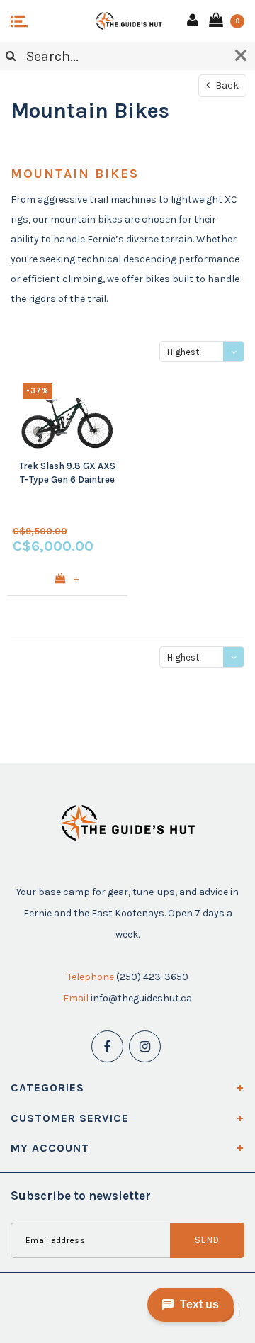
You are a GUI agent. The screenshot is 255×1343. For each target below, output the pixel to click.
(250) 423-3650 (152, 977)
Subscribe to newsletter (81, 1196)
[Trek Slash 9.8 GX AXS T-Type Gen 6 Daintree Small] (67, 414)
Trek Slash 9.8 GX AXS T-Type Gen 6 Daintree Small (67, 473)
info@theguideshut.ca (141, 998)
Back (226, 85)
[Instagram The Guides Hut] (145, 1046)
